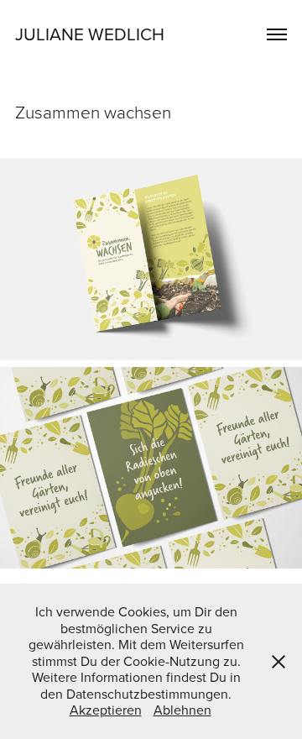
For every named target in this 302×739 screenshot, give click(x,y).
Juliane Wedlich (89, 33)
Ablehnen (182, 709)
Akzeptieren (106, 709)
